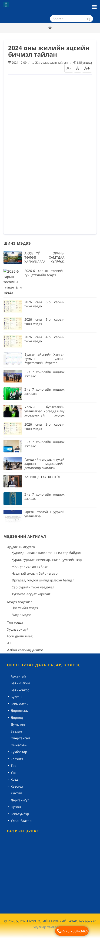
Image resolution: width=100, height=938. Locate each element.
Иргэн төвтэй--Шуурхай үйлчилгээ (44, 514)
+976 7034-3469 (74, 931)
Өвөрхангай (20, 738)
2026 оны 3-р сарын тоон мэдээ (44, 426)
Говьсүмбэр (20, 814)
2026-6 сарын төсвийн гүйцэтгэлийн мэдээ (44, 272)
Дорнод (17, 717)
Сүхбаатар (19, 752)
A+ (87, 68)
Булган (16, 697)
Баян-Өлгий (20, 683)
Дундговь (18, 724)
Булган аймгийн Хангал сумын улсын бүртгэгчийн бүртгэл (44, 358)
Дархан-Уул (20, 800)
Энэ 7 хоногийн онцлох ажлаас (44, 374)
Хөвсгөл (17, 786)
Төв (13, 765)
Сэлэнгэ (17, 759)
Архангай (18, 676)
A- (69, 68)
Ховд (14, 779)
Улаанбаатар (21, 820)
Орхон (16, 807)
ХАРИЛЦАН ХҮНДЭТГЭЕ (42, 477)
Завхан (16, 731)
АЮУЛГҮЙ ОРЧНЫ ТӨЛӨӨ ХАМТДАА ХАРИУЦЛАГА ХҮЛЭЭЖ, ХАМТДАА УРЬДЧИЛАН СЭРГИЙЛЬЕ (44, 261)
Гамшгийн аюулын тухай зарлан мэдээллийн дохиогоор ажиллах (44, 463)
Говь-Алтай (20, 704)
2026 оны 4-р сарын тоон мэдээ (44, 339)
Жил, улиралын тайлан (51, 62)
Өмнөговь (19, 745)
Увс (13, 772)
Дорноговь (19, 710)
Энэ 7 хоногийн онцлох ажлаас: (44, 391)
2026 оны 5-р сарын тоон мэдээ (44, 321)
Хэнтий (16, 793)
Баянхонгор (20, 690)
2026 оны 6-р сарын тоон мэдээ (44, 304)
